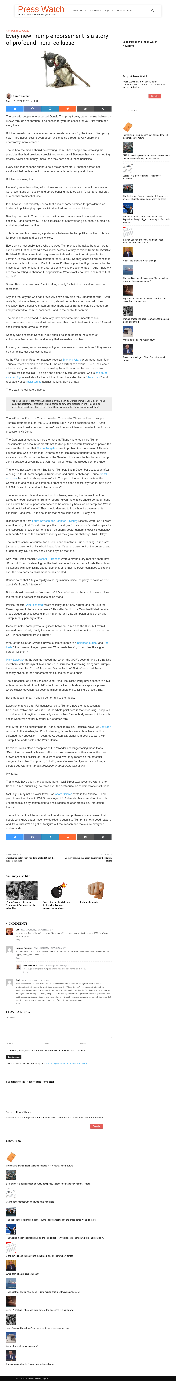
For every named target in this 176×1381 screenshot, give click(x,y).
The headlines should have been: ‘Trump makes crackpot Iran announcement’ (43, 1292)
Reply (18, 940)
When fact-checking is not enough (22, 1274)
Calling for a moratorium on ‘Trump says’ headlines (30, 1201)
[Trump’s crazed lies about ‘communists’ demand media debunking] (22, 890)
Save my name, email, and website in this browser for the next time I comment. (47, 1050)
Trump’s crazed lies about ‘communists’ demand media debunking (20, 905)
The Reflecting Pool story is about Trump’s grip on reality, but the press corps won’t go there (51, 1220)
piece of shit (94, 377)
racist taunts (33, 381)
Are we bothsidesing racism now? (22, 1346)
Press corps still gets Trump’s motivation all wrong (30, 1364)
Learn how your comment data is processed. (65, 1063)
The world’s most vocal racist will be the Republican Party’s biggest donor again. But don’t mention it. (55, 1238)
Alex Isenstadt (35, 605)
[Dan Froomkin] (9, 96)
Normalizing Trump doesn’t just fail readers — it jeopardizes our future (39, 1165)
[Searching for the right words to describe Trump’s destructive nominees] (59, 890)
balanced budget (87, 643)
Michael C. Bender (48, 559)
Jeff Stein (106, 727)
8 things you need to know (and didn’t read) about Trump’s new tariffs (39, 1256)
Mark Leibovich (15, 659)
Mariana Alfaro (72, 359)
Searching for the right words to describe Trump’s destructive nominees (58, 905)
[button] (152, 10)
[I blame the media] (96, 890)
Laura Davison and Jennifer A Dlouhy (55, 521)
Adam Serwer (63, 794)
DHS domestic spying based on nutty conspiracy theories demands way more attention (48, 1183)
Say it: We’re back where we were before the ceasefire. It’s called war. (40, 1310)
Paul (18, 980)
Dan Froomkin (21, 96)
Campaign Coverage (17, 30)
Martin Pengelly (46, 448)
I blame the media (89, 902)
